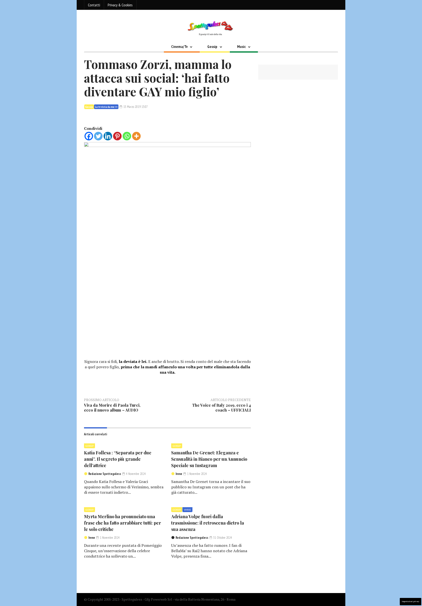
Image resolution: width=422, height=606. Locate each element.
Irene (179, 474)
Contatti (94, 4)
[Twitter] (98, 136)
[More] (136, 136)
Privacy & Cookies (120, 4)
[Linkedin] (108, 136)
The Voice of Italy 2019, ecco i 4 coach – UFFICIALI (221, 408)
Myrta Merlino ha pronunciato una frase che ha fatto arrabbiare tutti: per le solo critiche (122, 523)
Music (241, 46)
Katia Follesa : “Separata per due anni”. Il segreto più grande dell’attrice (117, 459)
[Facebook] (88, 136)
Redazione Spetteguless (104, 474)
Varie (187, 509)
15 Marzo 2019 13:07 (135, 107)
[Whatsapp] (127, 136)
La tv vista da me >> (106, 107)
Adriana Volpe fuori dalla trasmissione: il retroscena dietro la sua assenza (207, 523)
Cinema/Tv (179, 46)
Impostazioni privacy (410, 601)
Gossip (212, 46)
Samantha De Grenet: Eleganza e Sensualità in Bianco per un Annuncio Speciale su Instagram (209, 459)
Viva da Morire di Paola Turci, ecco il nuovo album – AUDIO (112, 408)
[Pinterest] (117, 136)
